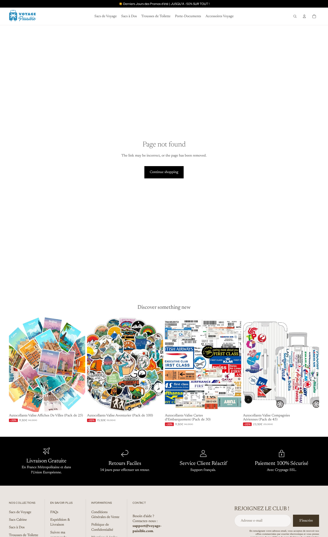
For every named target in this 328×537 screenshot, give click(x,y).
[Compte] (304, 16)
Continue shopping (164, 172)
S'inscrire (306, 520)
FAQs (54, 512)
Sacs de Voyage (20, 512)
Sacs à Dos (17, 527)
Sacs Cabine (18, 520)
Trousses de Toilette (23, 535)
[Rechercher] (295, 16)
